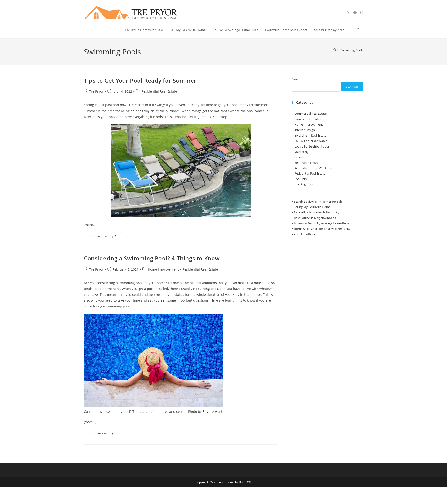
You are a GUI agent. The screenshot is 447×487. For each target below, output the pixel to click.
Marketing (301, 152)
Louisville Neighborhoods (312, 146)
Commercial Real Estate (310, 113)
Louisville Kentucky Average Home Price (321, 223)
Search (296, 79)
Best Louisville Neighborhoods (315, 218)
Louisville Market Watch (310, 141)
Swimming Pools (351, 50)
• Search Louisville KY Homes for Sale (317, 201)
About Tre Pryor (305, 234)
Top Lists (300, 179)
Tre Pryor (96, 91)
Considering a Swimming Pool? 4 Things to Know (152, 258)
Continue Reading (104, 237)
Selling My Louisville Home (312, 207)
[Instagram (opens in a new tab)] (362, 12)
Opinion (299, 157)
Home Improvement (163, 269)
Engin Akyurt (212, 411)
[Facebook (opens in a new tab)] (355, 12)
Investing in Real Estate (310, 135)
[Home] (334, 50)
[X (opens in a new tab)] (348, 12)
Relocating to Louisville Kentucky (316, 212)
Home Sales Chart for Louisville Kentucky (322, 229)
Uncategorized (304, 184)
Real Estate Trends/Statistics (313, 168)
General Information (308, 119)
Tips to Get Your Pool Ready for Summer (140, 80)
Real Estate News (306, 163)
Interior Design (304, 130)
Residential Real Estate (159, 91)
